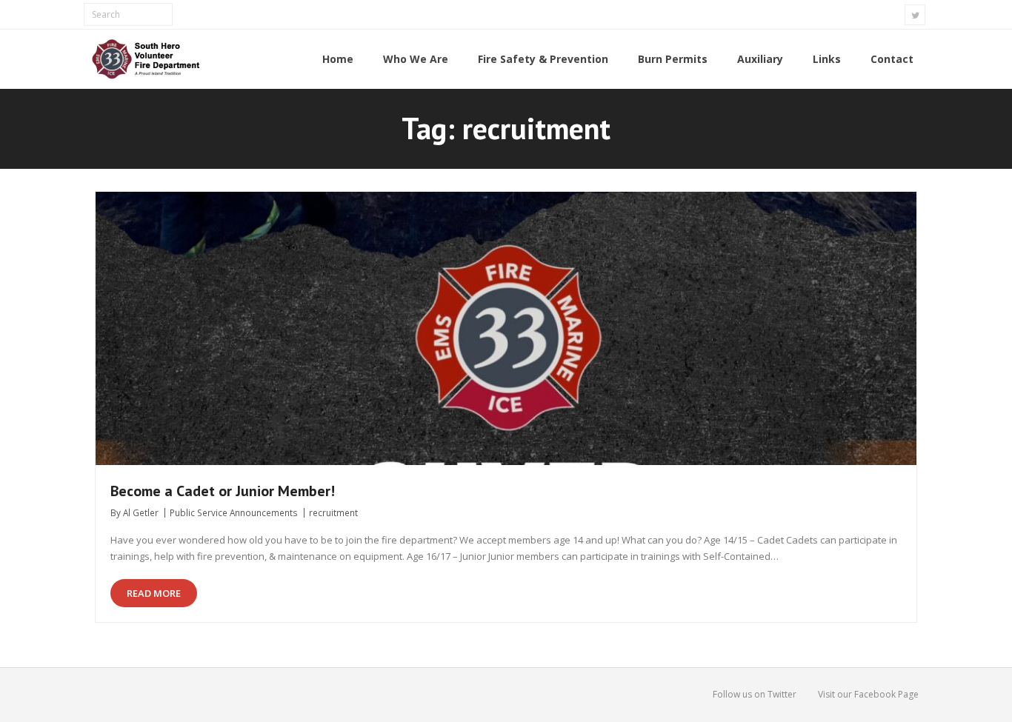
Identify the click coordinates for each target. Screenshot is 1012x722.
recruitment (333, 512)
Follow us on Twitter (754, 694)
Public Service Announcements (234, 512)
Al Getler (141, 512)
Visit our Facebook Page (868, 694)
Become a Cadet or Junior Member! (222, 491)
